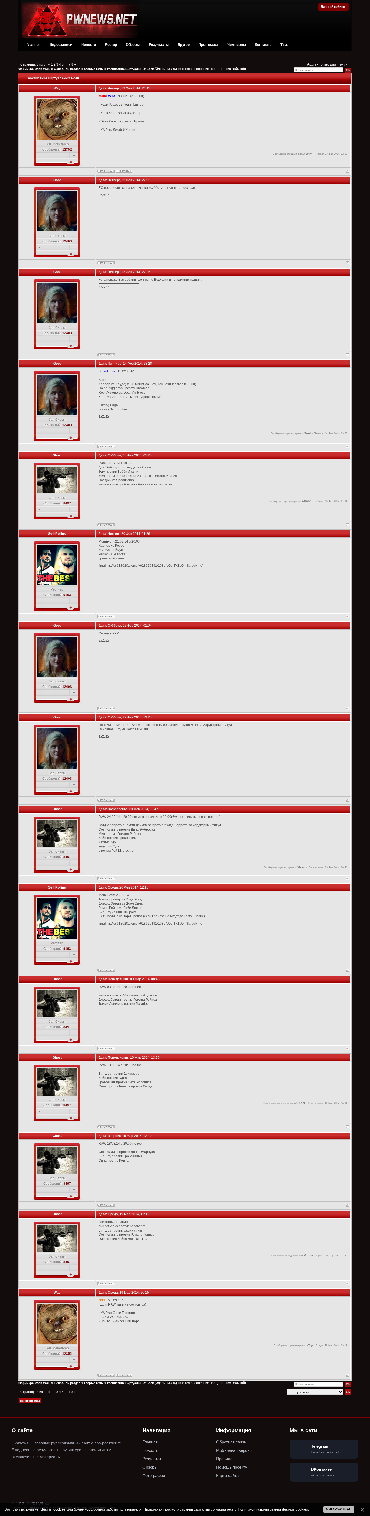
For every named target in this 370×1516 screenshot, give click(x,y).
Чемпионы (236, 45)
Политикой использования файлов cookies (273, 1509)
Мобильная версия (234, 1450)
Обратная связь (231, 1442)
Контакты (263, 45)
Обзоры (133, 45)
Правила (224, 1458)
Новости (88, 45)
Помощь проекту (231, 1467)
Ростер (111, 45)
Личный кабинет (334, 7)
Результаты (159, 45)
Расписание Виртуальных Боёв (130, 68)
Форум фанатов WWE (34, 68)
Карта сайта (227, 1475)
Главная (34, 45)
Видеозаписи (61, 45)
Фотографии (153, 1475)
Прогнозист (208, 45)
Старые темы (93, 68)
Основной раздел (67, 68)
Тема (284, 45)
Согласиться (339, 1509)
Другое (184, 45)
